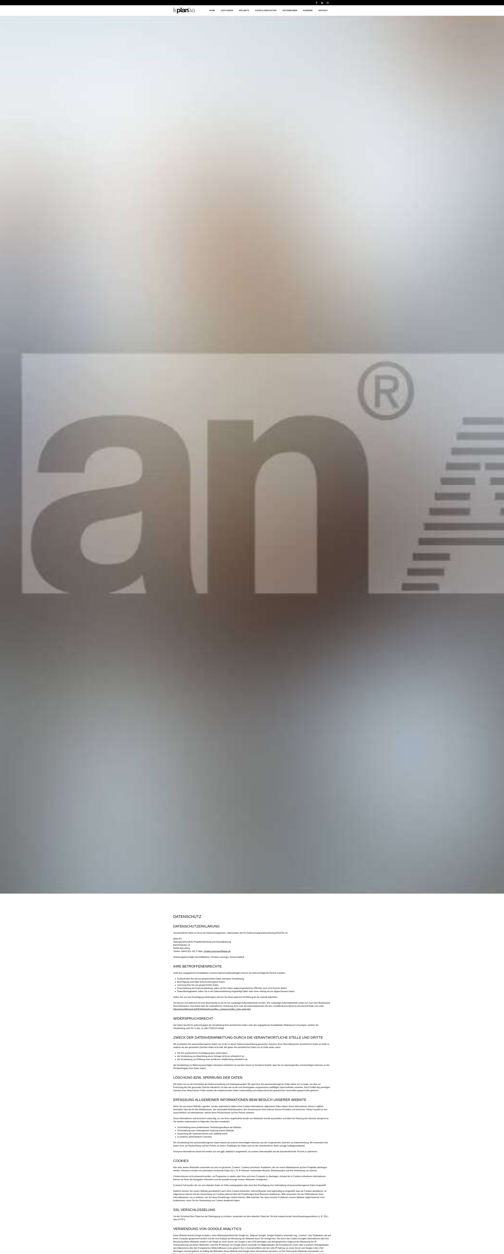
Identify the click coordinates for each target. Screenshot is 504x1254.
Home (212, 10)
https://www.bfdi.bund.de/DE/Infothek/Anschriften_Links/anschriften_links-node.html (212, 1009)
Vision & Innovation (265, 10)
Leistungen (227, 10)
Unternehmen (289, 10)
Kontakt (323, 10)
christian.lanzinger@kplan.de (217, 951)
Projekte (244, 10)
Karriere (308, 10)
